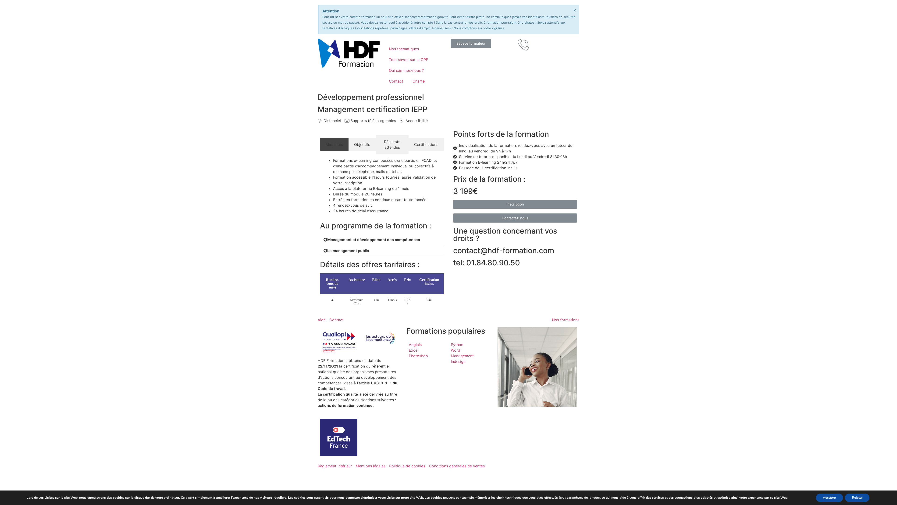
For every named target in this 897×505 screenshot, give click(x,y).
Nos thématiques (404, 49)
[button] (471, 43)
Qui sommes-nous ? (406, 70)
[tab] (334, 144)
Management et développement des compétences (373, 239)
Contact (396, 81)
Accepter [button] (829, 497)
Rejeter (857, 497)
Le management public (348, 250)
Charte (419, 81)
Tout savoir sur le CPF (408, 59)
